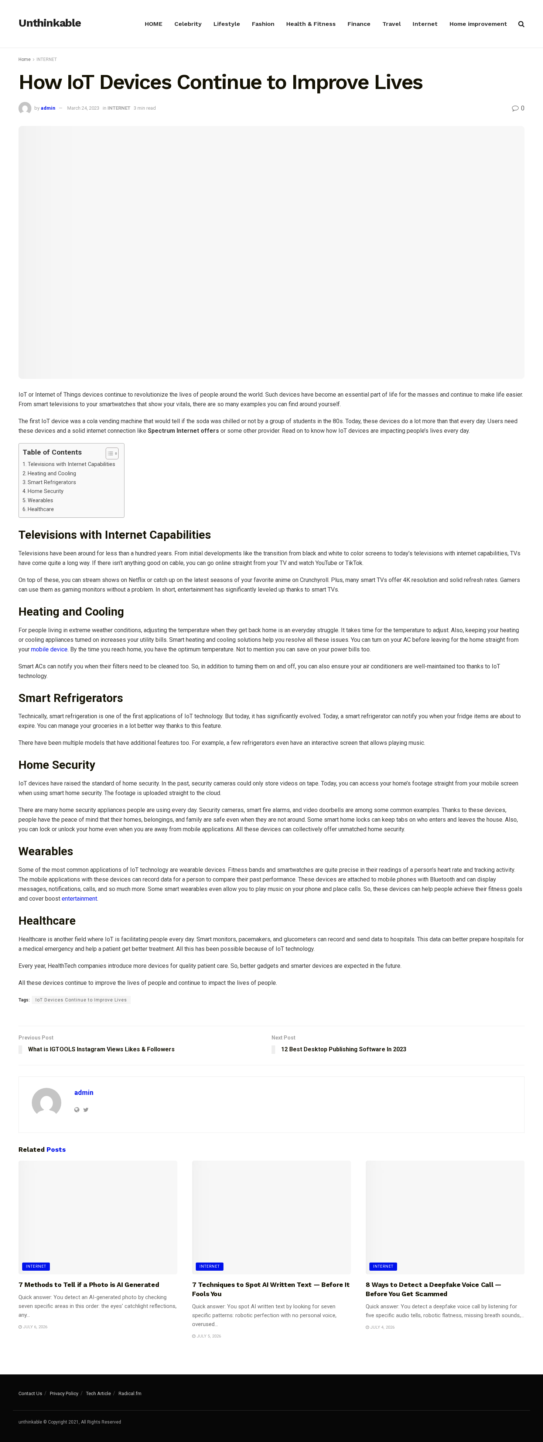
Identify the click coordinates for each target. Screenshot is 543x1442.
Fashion (263, 23)
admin (48, 108)
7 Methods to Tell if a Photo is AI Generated (88, 1284)
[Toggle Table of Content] (108, 453)
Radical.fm (130, 1393)
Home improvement (478, 23)
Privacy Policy (64, 1393)
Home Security (47, 491)
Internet (425, 23)
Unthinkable (49, 23)
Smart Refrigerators (53, 482)
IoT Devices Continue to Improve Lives (81, 1000)
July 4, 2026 (382, 1327)
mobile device (49, 649)
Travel (391, 23)
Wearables (41, 500)
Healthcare (41, 509)
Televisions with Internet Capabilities (72, 464)
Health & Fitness (311, 23)
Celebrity (188, 23)
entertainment (79, 898)
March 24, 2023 (83, 108)
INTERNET (47, 59)
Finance (359, 23)
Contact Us (30, 1393)
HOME (154, 23)
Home (24, 59)
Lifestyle (227, 23)
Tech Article (98, 1393)
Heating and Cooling (53, 473)
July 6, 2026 (34, 1327)
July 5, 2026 (208, 1336)
